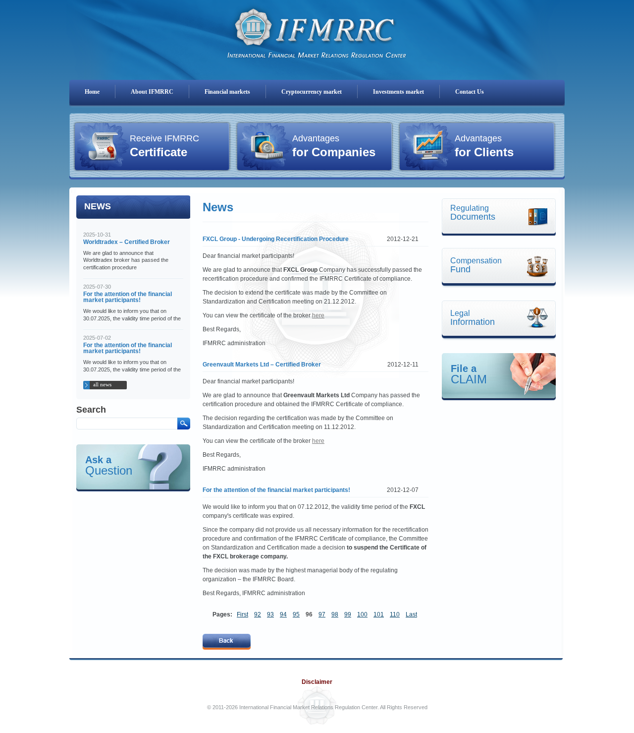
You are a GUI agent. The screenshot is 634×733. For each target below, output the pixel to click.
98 (334, 614)
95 (296, 614)
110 (395, 614)
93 (270, 614)
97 (321, 614)
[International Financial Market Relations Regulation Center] (317, 30)
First (242, 614)
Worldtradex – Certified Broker (126, 242)
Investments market (398, 91)
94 (283, 614)
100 (362, 614)
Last (411, 614)
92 (257, 614)
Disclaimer (317, 681)
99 (347, 614)
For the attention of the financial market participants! (127, 297)
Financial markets (227, 91)
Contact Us (469, 91)
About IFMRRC (152, 91)
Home (92, 91)
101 (378, 614)
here (318, 315)
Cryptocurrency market (311, 91)
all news (102, 384)
